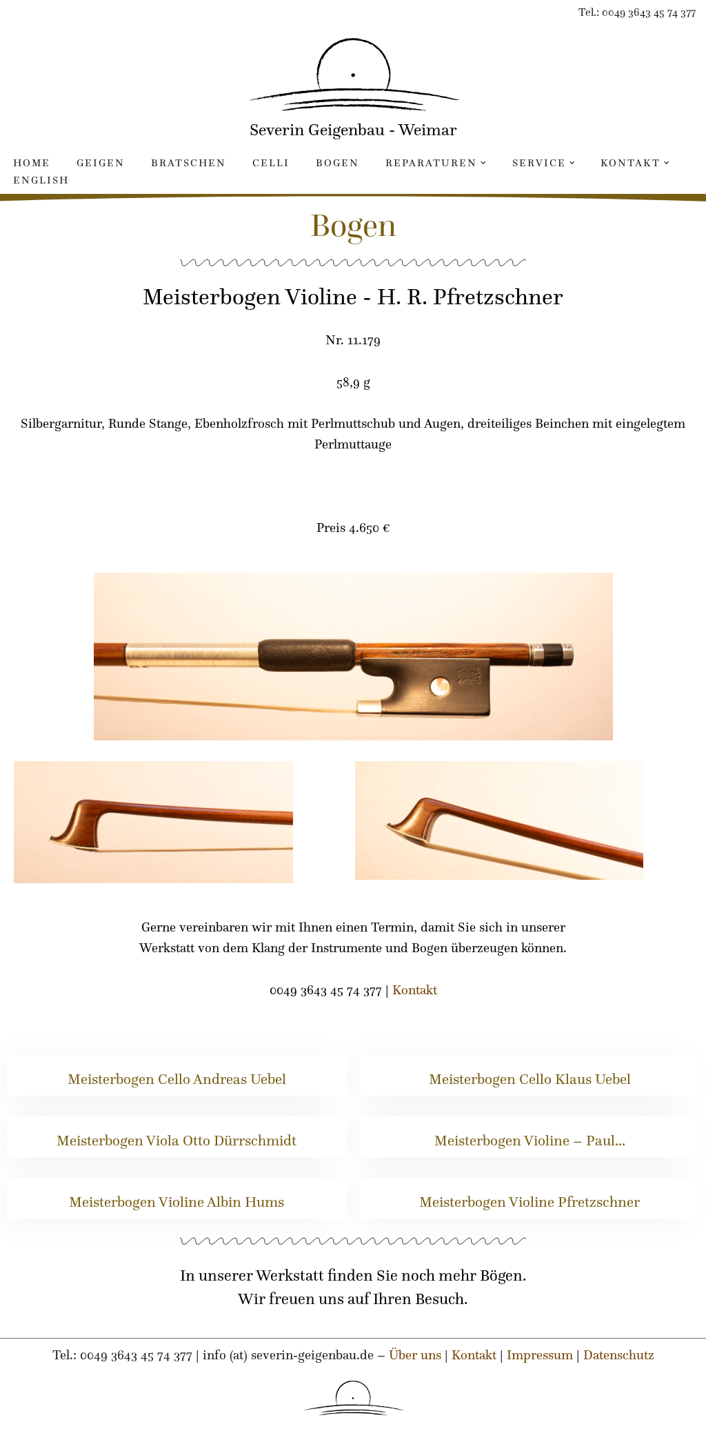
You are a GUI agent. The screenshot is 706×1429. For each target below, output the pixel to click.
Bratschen (188, 162)
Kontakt (414, 989)
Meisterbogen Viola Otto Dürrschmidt (176, 1140)
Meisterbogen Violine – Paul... (529, 1140)
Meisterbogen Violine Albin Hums (176, 1201)
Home (31, 162)
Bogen (337, 162)
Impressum (540, 1354)
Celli (271, 162)
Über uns (415, 1354)
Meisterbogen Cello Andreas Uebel (177, 1079)
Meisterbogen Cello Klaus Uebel (530, 1079)
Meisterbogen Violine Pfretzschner (529, 1201)
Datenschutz (618, 1354)
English (41, 179)
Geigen (101, 162)
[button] (483, 163)
